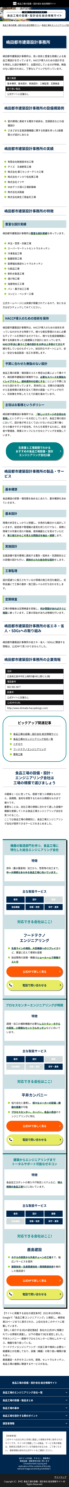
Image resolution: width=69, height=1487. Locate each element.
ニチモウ (18, 744)
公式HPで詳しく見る (34, 971)
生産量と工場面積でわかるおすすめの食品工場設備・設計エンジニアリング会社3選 (34, 451)
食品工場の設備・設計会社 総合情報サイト (36, 3)
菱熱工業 (18, 754)
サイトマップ (60, 1477)
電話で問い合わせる (34, 985)
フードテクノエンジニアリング (29, 749)
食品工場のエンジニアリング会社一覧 (33, 739)
